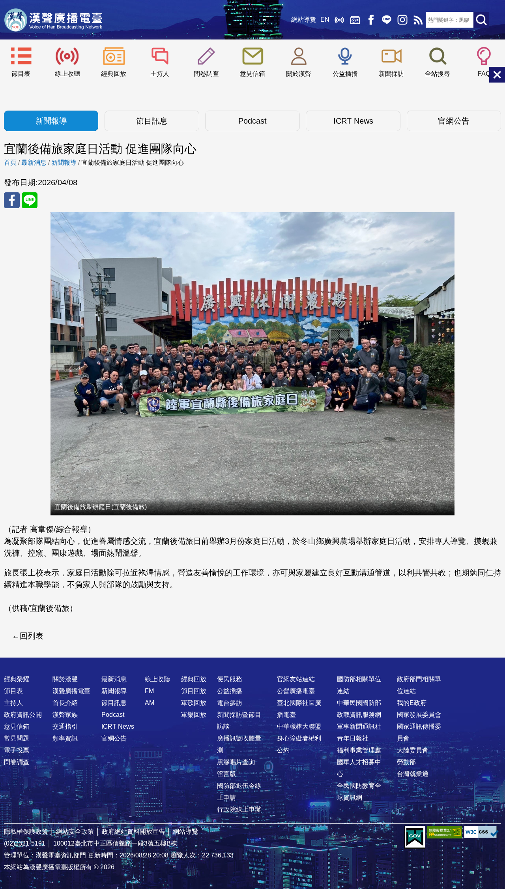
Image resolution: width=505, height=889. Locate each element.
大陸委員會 (412, 750)
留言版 (226, 774)
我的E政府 (411, 702)
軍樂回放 (193, 714)
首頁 (10, 162)
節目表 (20, 73)
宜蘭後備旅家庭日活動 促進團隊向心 (132, 162)
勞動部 (406, 762)
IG (402, 20)
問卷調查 (206, 73)
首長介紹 (65, 702)
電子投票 (16, 750)
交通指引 (65, 726)
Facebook (371, 20)
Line (387, 20)
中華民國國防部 (359, 702)
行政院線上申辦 (239, 809)
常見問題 (16, 738)
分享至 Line (29, 200)
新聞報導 (51, 121)
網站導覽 (303, 19)
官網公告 (453, 121)
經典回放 (355, 20)
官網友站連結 (296, 679)
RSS (418, 20)
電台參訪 (229, 702)
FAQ (484, 73)
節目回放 (193, 691)
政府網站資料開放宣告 (133, 831)
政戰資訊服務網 (359, 714)
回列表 (31, 636)
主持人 (159, 73)
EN (324, 19)
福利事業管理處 (359, 750)
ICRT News (353, 121)
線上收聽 (339, 20)
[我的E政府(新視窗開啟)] (414, 837)
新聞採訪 (391, 73)
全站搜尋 (437, 73)
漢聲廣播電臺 (53, 20)
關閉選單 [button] (497, 75)
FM (149, 691)
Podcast (252, 121)
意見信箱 (252, 73)
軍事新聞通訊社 (359, 726)
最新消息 (34, 162)
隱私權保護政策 (26, 831)
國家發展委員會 (419, 714)
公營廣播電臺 (296, 691)
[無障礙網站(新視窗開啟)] (444, 832)
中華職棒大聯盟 (299, 726)
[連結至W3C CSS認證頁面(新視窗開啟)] (481, 832)
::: (252, 663)
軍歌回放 (193, 702)
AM (149, 702)
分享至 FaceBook (12, 200)
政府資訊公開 (23, 714)
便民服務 (229, 679)
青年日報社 (352, 738)
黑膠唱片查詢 (236, 762)
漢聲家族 (65, 714)
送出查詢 (481, 20)
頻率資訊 (65, 738)
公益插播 (345, 73)
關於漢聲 (298, 73)
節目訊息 (152, 121)
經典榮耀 (16, 679)
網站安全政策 (75, 831)
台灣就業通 (412, 774)
